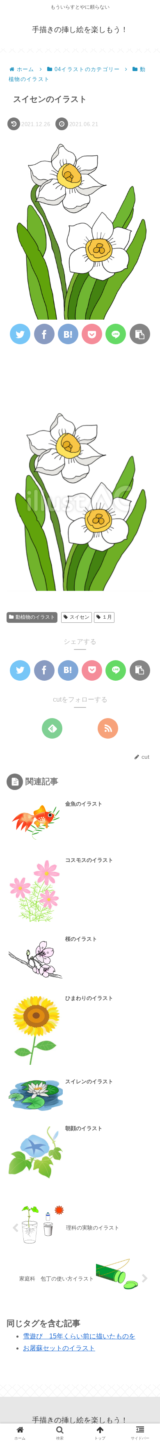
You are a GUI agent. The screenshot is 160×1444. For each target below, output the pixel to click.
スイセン (79, 617)
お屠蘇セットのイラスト (59, 1348)
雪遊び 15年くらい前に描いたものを (79, 1336)
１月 (107, 617)
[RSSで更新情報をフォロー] (108, 728)
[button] (142, 958)
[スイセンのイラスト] (68, 334)
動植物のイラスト (35, 617)
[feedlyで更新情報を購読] (52, 728)
